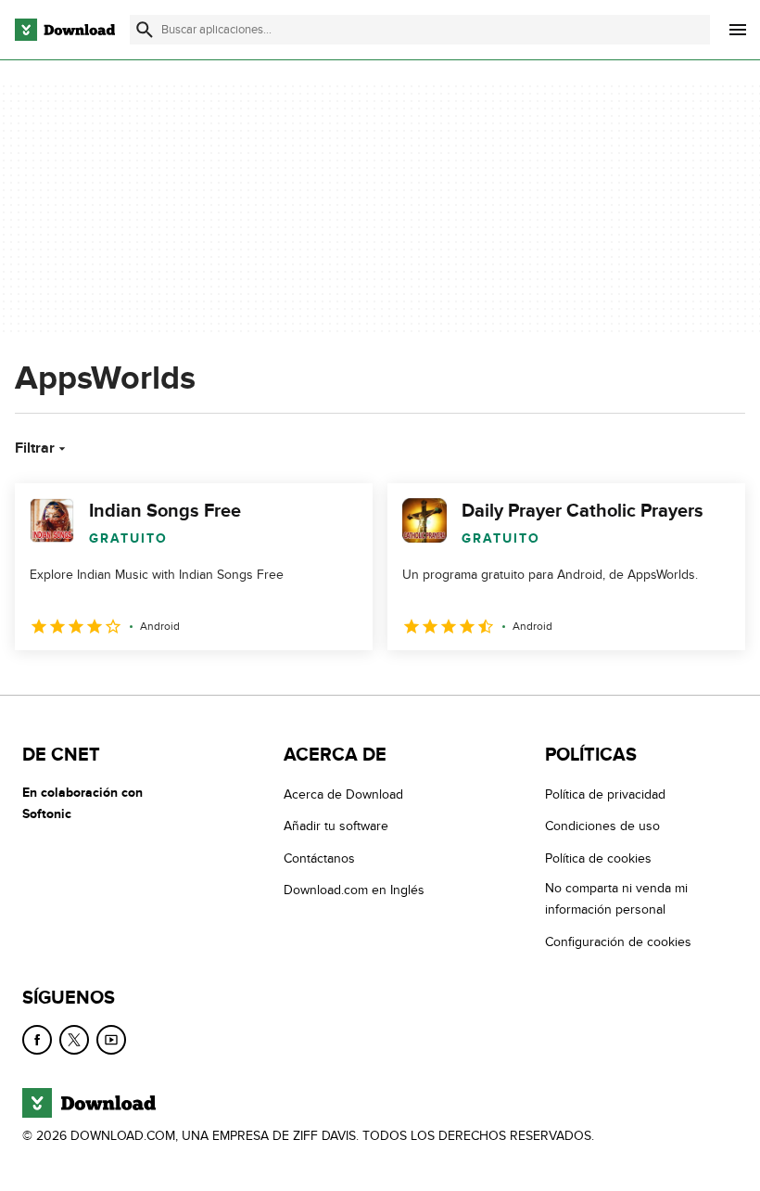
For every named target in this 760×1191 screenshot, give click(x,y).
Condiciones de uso (602, 826)
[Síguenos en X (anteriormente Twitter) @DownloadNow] (74, 1040)
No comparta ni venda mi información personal (616, 898)
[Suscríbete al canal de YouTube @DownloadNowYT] (111, 1040)
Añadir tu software (336, 826)
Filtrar (35, 448)
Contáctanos (319, 858)
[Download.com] (65, 30)
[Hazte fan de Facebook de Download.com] (37, 1040)
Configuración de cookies (618, 941)
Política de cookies (598, 858)
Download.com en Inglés (354, 890)
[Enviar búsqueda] (144, 30)
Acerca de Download (343, 794)
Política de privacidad (605, 794)
